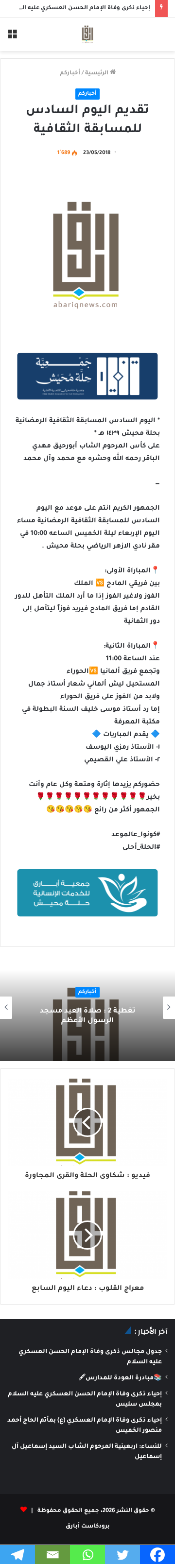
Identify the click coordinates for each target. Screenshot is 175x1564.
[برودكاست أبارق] (87, 34)
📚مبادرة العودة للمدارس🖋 (120, 1378)
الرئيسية (97, 73)
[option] (87, 1007)
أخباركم (70, 73)
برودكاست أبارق (88, 1527)
